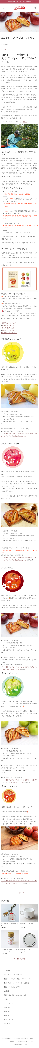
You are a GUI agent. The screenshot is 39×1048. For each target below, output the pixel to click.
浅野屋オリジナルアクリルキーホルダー (10, 924)
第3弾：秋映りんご (8, 328)
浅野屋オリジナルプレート (26, 949)
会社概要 (6, 991)
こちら (25, 122)
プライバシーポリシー (10, 1003)
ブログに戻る (21, 893)
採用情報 (6, 1015)
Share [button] (5, 49)
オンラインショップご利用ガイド (13, 975)
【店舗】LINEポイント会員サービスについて (17, 979)
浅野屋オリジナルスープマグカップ (28, 924)
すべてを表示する (19, 959)
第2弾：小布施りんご (9, 325)
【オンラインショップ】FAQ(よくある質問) (16, 983)
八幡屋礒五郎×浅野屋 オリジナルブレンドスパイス (10, 950)
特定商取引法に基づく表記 (20, 1044)
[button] (4, 8)
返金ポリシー (8, 1011)
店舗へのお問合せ (9, 1019)
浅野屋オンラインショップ (12, 1038)
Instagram (7, 1023)
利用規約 (6, 999)
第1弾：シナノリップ (9, 323)
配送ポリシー (8, 1007)
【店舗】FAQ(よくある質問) (12, 987)
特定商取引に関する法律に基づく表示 (15, 995)
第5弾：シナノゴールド (9, 333)
